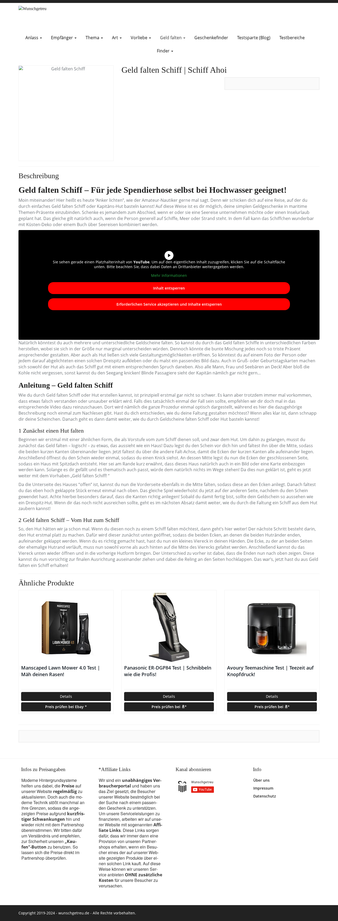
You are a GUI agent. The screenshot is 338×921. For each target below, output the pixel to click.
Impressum (263, 788)
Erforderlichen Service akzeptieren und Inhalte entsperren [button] (169, 304)
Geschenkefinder (211, 37)
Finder (164, 51)
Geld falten (171, 37)
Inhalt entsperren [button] (169, 288)
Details (66, 696)
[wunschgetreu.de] (66, 17)
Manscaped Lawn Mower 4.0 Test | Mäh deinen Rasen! (60, 671)
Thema (93, 37)
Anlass (32, 37)
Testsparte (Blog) (253, 37)
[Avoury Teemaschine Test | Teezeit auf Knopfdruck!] (272, 627)
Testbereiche (292, 37)
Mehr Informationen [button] (169, 275)
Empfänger (62, 37)
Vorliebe (139, 37)
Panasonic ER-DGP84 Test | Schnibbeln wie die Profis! (167, 671)
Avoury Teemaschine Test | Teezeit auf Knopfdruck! (270, 671)
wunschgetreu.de (73, 912)
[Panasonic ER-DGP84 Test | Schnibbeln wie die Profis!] (169, 627)
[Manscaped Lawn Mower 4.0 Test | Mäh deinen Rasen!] (66, 627)
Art (115, 37)
